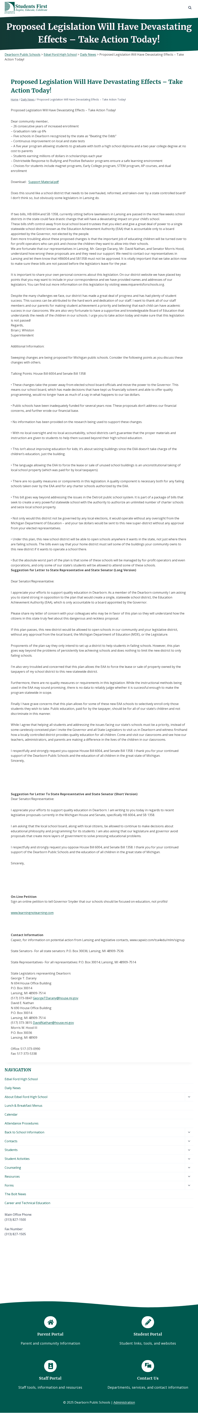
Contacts (11, 1141)
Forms (9, 1185)
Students (11, 1150)
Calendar (11, 1114)
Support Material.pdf (43, 182)
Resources (12, 1176)
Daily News (13, 1088)
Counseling (13, 1167)
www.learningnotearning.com (32, 913)
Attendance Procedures (21, 1123)
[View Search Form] (189, 7)
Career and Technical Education (27, 1203)
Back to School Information (24, 1132)
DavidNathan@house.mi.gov (53, 1023)
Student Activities (17, 1159)
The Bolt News (15, 1194)
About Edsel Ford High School (26, 1097)
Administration (124, 1402)
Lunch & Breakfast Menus (23, 1105)
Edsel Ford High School (21, 1079)
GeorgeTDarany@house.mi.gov (55, 998)
